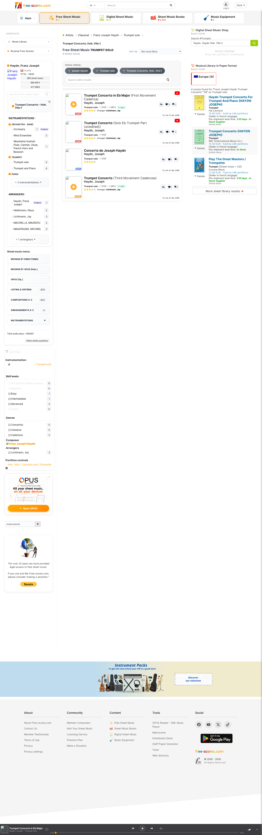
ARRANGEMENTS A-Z (28, 310)
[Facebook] (199, 724)
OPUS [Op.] (17, 279)
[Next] (151, 828)
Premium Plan (75, 739)
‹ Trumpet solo (42, 364)
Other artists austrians (37, 340)
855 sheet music (35, 78)
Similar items (215, 124)
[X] (218, 724)
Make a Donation (76, 745)
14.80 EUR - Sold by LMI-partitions (228, 113)
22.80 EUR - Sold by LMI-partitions (228, 172)
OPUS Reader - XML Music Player (168, 724)
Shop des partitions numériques (224, 54)
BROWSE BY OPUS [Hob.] (24, 269)
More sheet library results (225, 191)
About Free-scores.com (37, 722)
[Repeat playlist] (160, 828)
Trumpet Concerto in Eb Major (120, 99)
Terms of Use (31, 739)
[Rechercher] (171, 5)
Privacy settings (33, 751)
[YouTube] (208, 724)
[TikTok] (228, 724)
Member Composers (78, 722)
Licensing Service (77, 734)
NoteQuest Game (162, 738)
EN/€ (239, 5)
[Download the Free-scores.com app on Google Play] (217, 738)
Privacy (28, 745)
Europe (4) (206, 76)
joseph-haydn (80, 70)
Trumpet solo (107, 70)
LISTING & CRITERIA (28, 289)
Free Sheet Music (124, 722)
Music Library (19, 41)
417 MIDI (35, 87)
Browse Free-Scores (22, 51)
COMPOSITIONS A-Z (28, 299)
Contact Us (30, 728)
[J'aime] (47, 829)
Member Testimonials (36, 734)
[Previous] (133, 828)
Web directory (160, 755)
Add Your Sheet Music (80, 728)
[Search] (46, 94)
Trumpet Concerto (115, 126)
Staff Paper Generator (165, 743)
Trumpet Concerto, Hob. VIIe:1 (144, 70)
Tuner (155, 749)
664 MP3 (35, 82)
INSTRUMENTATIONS (22, 320)
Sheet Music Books (125, 728)
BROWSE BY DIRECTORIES (24, 259)
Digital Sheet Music (125, 734)
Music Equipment (124, 739)
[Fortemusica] (198, 760)
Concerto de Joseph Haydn (105, 152)
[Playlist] (257, 829)
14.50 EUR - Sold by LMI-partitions (228, 143)
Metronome (159, 732)
